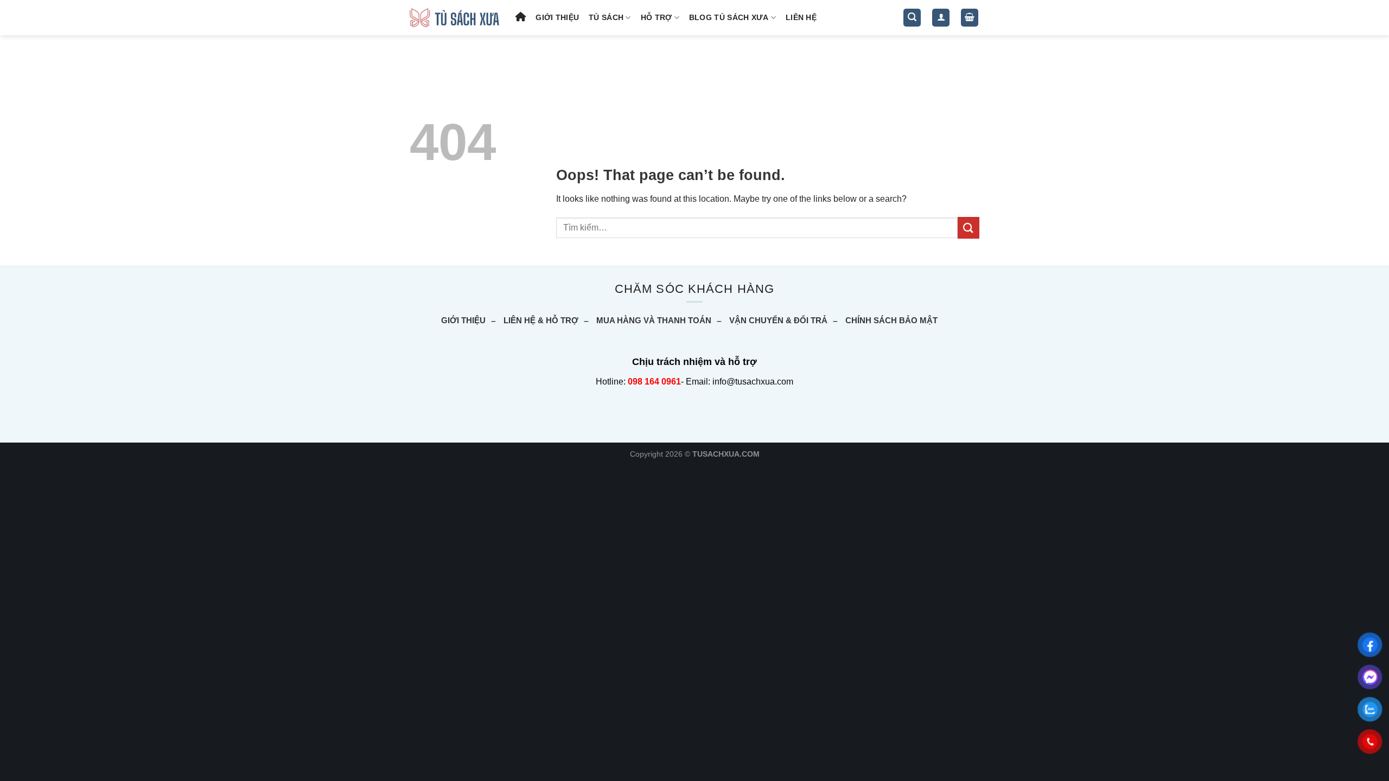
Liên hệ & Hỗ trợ (541, 320)
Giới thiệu (557, 17)
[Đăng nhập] (941, 18)
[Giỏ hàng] (969, 18)
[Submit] (968, 227)
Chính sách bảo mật (891, 320)
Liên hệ (801, 17)
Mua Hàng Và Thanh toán (653, 320)
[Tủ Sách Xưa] (454, 17)
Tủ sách (606, 17)
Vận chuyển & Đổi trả (778, 320)
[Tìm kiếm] (912, 18)
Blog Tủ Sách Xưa (729, 17)
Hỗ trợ (656, 17)
